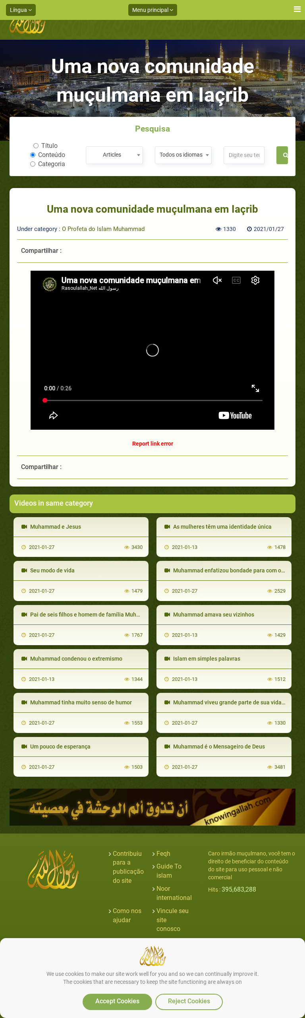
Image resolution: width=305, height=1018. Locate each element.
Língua (19, 10)
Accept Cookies (117, 1001)
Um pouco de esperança (60, 746)
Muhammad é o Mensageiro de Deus (218, 746)
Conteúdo (51, 155)
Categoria (51, 164)
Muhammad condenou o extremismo (75, 658)
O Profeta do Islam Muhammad (103, 229)
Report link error (152, 443)
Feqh (163, 853)
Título (49, 145)
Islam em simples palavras (206, 658)
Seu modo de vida (52, 570)
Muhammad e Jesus (55, 527)
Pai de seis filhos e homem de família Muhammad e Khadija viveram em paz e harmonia (140, 614)
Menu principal (151, 10)
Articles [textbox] (112, 154)
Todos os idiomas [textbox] (181, 154)
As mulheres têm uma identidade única (222, 527)
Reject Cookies (189, 1001)
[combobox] (114, 155)
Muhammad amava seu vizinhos (213, 614)
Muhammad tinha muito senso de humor (80, 702)
